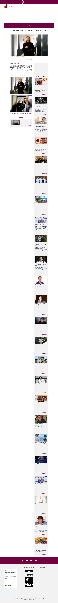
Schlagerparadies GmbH (28, 599)
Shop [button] (40, 5)
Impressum (14, 598)
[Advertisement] (29, 15)
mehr (29, 125)
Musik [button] (17, 5)
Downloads (37, 598)
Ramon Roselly (17, 65)
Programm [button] (29, 5)
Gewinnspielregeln (24, 598)
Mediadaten (41, 570)
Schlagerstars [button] (35, 5)
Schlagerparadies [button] (45, 5)
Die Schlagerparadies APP (29, 567)
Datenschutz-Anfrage (42, 598)
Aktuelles (17, 63)
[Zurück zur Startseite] (8, 6)
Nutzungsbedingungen (30, 598)
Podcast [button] (50, 5)
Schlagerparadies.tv (22, 5)
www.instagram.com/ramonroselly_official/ (24, 113)
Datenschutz (18, 598)
